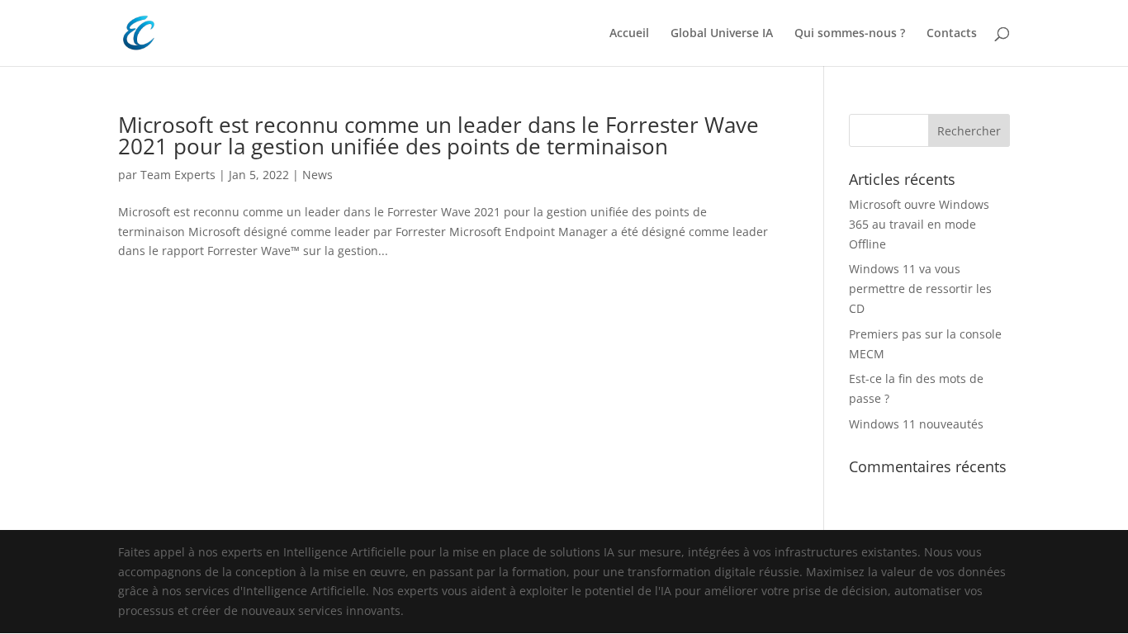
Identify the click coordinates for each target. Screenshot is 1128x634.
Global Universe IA (722, 33)
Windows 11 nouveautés (916, 424)
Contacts (952, 33)
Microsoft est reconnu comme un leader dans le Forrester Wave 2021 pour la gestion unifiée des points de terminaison (438, 135)
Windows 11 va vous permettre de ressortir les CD (920, 288)
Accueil (629, 33)
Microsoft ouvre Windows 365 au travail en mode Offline (919, 224)
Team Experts (178, 174)
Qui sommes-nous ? (849, 33)
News (317, 174)
